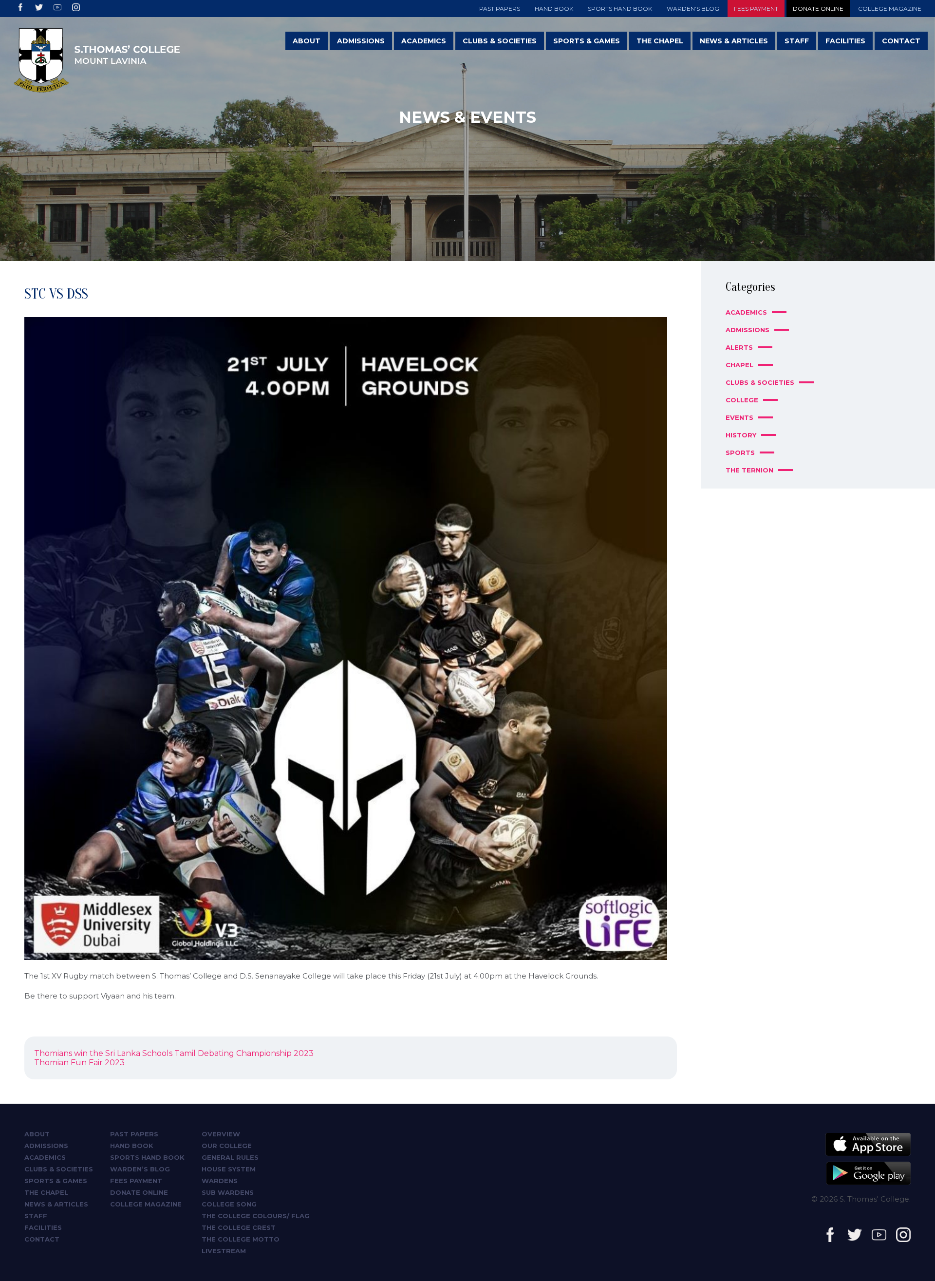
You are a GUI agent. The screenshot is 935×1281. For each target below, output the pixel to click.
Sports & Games (586, 41)
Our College (227, 1145)
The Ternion (749, 470)
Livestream (224, 1251)
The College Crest (239, 1227)
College (742, 400)
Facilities (845, 41)
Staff (797, 41)
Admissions (361, 41)
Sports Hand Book (620, 8)
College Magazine (889, 8)
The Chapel (659, 41)
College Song (229, 1204)
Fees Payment (756, 8)
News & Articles (734, 41)
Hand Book (554, 8)
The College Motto (241, 1239)
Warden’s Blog (693, 8)
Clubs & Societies (500, 41)
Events (739, 417)
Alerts (739, 347)
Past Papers (499, 8)
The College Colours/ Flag (256, 1216)
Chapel (739, 365)
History (741, 435)
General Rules (230, 1157)
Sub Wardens (228, 1192)
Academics (423, 41)
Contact (901, 41)
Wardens (220, 1181)
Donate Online (818, 8)
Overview (221, 1134)
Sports (740, 452)
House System (229, 1169)
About (306, 41)
